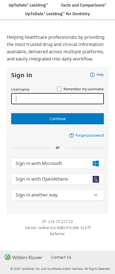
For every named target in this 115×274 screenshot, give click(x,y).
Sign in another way (37, 195)
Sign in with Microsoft (39, 163)
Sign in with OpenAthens (42, 179)
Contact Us (61, 257)
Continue (57, 118)
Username (20, 89)
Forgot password (90, 135)
